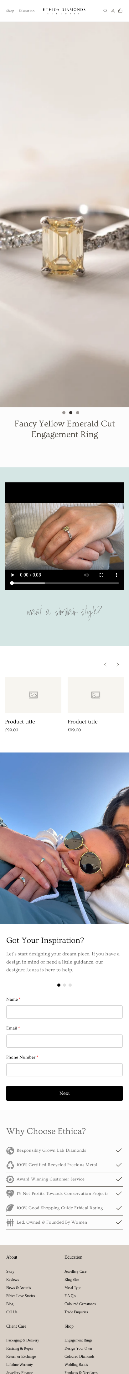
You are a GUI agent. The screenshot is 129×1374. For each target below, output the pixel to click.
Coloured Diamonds (79, 1356)
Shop (10, 11)
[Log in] (112, 10)
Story (10, 1271)
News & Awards (18, 1288)
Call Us (12, 1312)
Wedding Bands (76, 1364)
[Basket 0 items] (120, 10)
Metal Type (72, 1288)
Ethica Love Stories (20, 1296)
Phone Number (22, 1057)
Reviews (12, 1279)
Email (13, 1028)
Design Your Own (78, 1348)
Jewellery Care (75, 1271)
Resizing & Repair (20, 1348)
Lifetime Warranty (19, 1364)
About (11, 1257)
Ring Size (71, 1279)
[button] (105, 10)
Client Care (16, 1326)
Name (13, 999)
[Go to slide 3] (78, 413)
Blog (9, 1304)
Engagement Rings (78, 1340)
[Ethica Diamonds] (64, 10)
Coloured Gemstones (80, 1304)
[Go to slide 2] (71, 413)
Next (64, 1093)
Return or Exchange (21, 1356)
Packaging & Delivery (22, 1340)
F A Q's (70, 1296)
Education (26, 11)
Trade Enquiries (76, 1312)
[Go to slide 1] (64, 413)
